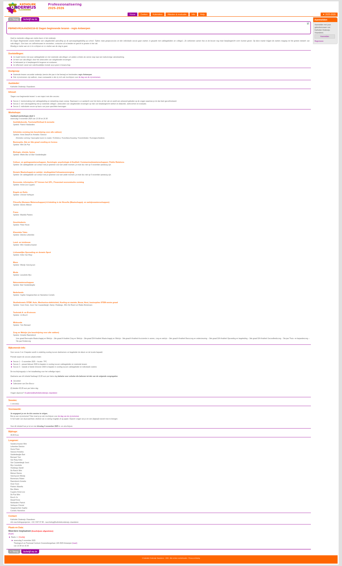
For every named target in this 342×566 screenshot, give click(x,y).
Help (202, 14)
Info (193, 14)
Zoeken (144, 14)
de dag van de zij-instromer (68, 416)
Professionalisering (65, 4)
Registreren (319, 41)
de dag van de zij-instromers (89, 77)
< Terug (14, 19)
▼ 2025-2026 (329, 14)
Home (132, 14)
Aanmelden (324, 36)
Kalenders (157, 14)
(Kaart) (11, 534)
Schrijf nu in (30, 19)
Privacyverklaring (194, 558)
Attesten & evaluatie (177, 14)
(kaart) (74, 543)
